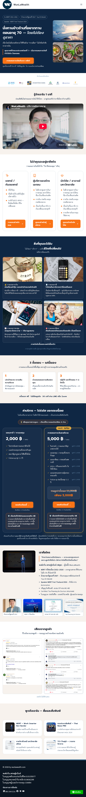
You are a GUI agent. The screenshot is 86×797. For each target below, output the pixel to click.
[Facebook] (17, 792)
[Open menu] (81, 4)
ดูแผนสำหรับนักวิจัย (69, 223)
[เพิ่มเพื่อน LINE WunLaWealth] (76, 792)
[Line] (20, 792)
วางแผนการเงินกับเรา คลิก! (18, 60)
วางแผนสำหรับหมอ (13, 223)
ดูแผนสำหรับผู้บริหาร (40, 223)
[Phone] (9, 792)
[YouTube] (23, 792)
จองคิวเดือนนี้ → (22, 504)
